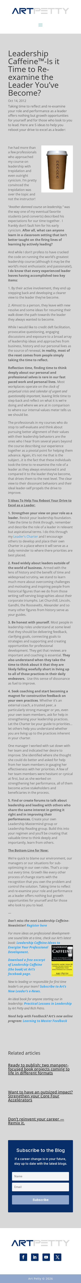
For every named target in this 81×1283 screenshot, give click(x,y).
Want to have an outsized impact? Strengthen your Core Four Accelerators (40, 1096)
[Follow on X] (57, 1257)
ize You (22, 947)
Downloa (14, 960)
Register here (37, 925)
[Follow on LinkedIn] (35, 1257)
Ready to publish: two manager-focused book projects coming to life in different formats (39, 1069)
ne (12, 947)
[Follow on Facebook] (23, 1257)
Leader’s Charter (26, 536)
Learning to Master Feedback (45, 1021)
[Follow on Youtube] (46, 1257)
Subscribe (41, 1200)
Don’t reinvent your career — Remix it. (36, 1121)
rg (15, 947)
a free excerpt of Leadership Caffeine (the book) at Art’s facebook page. (26, 967)
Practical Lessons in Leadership (48, 1003)
